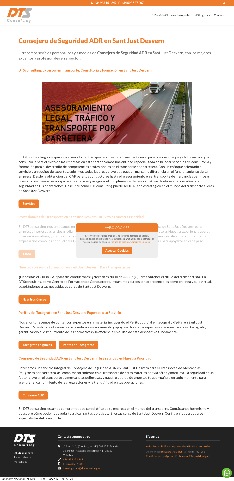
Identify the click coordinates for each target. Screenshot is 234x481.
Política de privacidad (174, 446)
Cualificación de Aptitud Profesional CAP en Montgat (177, 455)
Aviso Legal (152, 446)
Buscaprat (166, 451)
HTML (195, 451)
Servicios (29, 204)
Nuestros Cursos (34, 299)
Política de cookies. (120, 241)
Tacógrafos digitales (37, 345)
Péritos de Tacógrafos (78, 345)
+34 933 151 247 (105, 3)
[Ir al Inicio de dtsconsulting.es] (20, 16)
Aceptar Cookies (117, 250)
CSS (203, 451)
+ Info (27, 254)
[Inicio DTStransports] (29, 440)
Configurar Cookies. (140, 241)
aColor (178, 451)
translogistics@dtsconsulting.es (81, 468)
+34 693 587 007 (132, 3)
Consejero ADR (33, 395)
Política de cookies (199, 446)
